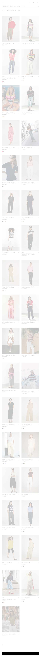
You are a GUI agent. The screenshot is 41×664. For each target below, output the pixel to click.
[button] (20, 653)
